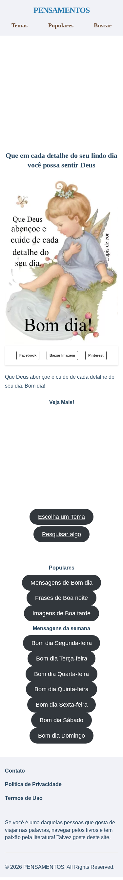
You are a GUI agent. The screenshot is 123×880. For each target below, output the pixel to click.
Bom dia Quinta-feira (61, 689)
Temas (19, 25)
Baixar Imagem (62, 355)
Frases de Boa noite (61, 598)
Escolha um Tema (61, 516)
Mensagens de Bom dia (61, 582)
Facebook (27, 355)
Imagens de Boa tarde (61, 613)
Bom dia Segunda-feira (61, 643)
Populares (60, 25)
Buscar (103, 25)
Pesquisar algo (61, 534)
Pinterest (96, 355)
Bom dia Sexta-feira (62, 704)
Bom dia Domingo (61, 735)
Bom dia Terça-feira (61, 658)
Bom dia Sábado (61, 720)
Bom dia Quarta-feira (61, 674)
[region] (61, 91)
